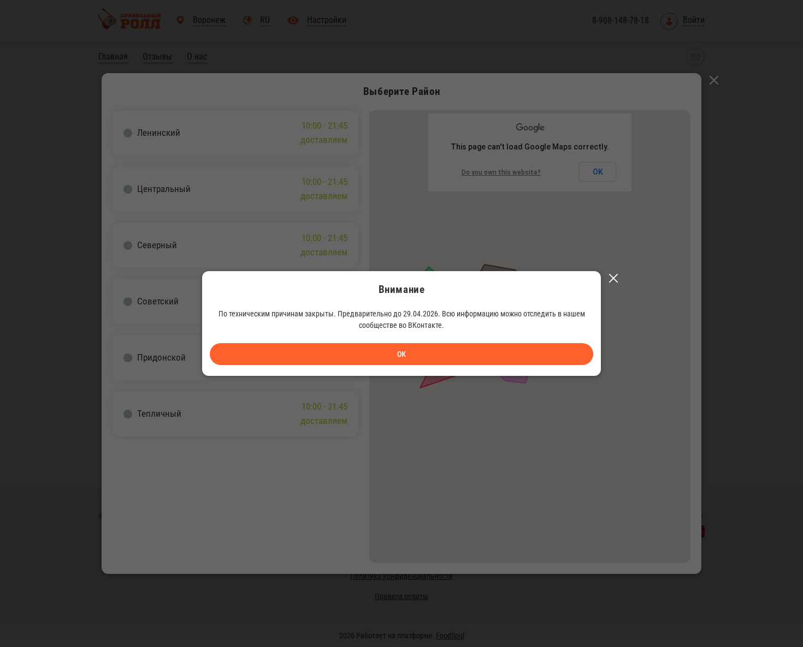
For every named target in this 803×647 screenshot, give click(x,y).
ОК (401, 354)
